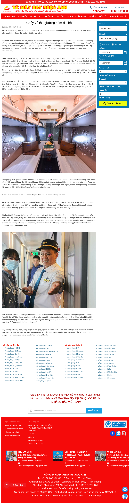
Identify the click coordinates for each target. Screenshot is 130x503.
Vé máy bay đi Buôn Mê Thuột (15, 377)
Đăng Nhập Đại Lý (117, 16)
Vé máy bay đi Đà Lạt (12, 360)
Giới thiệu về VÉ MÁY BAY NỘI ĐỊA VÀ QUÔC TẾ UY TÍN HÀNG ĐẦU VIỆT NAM (41, 428)
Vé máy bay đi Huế (11, 369)
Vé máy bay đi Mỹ (73, 348)
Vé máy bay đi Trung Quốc (107, 345)
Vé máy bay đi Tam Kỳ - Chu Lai (47, 351)
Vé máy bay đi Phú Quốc (13, 363)
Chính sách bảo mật (36, 444)
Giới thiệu (22, 16)
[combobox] (113, 71)
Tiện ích (92, 16)
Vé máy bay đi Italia (104, 375)
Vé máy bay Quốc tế (73, 345)
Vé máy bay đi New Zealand (107, 366)
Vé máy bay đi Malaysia (106, 363)
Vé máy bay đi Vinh (11, 372)
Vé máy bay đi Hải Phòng (13, 375)
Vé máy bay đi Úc (73, 363)
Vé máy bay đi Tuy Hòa (44, 357)
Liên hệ (102, 16)
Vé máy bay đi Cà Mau (43, 369)
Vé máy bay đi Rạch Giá (44, 381)
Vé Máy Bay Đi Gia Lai (43, 354)
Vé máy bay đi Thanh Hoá (14, 380)
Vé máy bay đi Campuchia (107, 351)
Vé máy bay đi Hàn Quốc (75, 360)
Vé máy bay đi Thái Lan (75, 354)
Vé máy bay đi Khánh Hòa (45, 378)
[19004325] (7, 485)
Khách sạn (80, 16)
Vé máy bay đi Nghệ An (44, 372)
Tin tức (60, 16)
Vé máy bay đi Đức (73, 366)
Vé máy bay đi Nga (104, 357)
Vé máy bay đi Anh (73, 375)
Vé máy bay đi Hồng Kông (107, 348)
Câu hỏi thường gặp (13, 435)
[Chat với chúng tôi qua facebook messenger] (125, 489)
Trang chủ (9, 16)
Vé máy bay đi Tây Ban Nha (107, 372)
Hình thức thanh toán (13, 425)
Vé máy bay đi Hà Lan (105, 360)
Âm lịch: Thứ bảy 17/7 (106, 56)
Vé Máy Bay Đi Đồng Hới (44, 363)
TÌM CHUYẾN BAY (114, 103)
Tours (69, 16)
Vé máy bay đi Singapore (75, 351)
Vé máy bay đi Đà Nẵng (13, 351)
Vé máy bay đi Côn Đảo (44, 345)
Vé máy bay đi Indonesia (106, 378)
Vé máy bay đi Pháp (74, 369)
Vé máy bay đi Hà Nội (12, 348)
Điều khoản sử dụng (36, 440)
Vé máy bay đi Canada (75, 377)
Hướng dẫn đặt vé (12, 432)
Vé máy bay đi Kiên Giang (45, 366)
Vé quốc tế (48, 16)
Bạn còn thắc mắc (12, 422)
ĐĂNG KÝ (95, 410)
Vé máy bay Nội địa (11, 345)
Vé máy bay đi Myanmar (106, 354)
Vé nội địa (35, 16)
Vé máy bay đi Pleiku (43, 360)
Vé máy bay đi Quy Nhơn (13, 366)
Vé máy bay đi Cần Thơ (44, 348)
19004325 (99, 11)
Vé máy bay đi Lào (104, 369)
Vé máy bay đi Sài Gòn (12, 354)
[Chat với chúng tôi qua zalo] (125, 496)
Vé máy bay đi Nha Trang (13, 357)
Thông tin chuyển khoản (14, 429)
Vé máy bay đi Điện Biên (44, 375)
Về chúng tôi (33, 422)
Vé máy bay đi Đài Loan (75, 372)
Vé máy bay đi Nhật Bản (75, 357)
